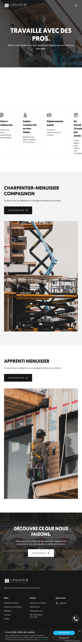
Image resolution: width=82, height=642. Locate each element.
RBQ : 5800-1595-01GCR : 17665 (36, 616)
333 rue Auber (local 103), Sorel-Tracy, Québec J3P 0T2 (22, 588)
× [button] (79, 631)
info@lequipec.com (36, 611)
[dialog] (41, 635)
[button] (76, 5)
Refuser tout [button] (64, 638)
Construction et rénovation (13, 607)
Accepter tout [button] (64, 633)
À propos (7, 615)
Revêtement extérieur (11, 603)
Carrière (6, 619)
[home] (15, 5)
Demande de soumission (38, 603)
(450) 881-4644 (35, 607)
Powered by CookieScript (72, 641)
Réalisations (8, 611)
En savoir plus (43, 640)
